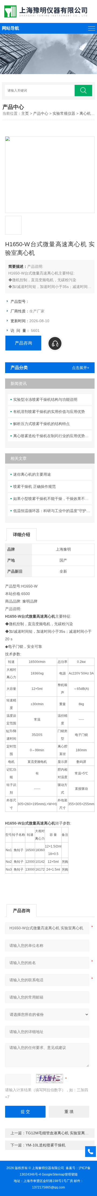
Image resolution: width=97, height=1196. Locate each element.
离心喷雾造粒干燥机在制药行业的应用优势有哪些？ (52, 436)
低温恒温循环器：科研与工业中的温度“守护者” (52, 511)
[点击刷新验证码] (49, 1078)
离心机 (85, 113)
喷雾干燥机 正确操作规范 (34, 486)
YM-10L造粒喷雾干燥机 (45, 1145)
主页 (25, 113)
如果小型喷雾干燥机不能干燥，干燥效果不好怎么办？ (52, 498)
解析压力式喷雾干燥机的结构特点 (41, 424)
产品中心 (40, 113)
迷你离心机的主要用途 (32, 474)
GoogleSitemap (53, 1174)
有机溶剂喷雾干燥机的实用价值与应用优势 (49, 411)
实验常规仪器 (64, 113)
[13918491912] (69, 343)
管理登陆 (71, 1174)
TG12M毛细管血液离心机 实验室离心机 (59, 1133)
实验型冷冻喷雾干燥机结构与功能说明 (45, 399)
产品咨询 (23, 343)
